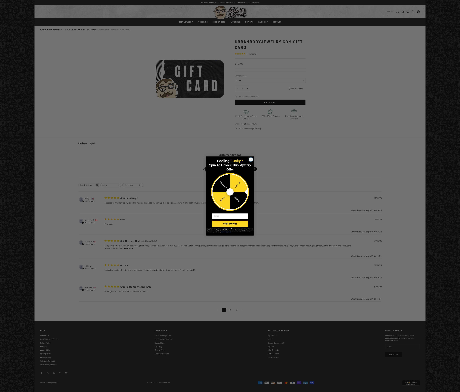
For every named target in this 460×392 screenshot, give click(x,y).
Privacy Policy (224, 232)
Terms (229, 232)
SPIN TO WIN (230, 223)
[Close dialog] (251, 159)
